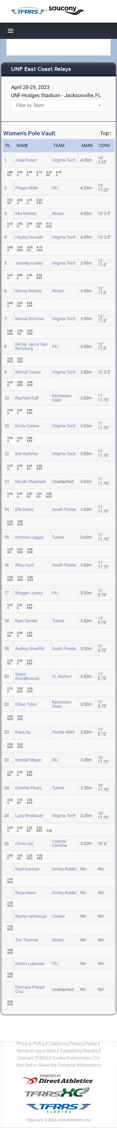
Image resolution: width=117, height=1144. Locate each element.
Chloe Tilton (26, 704)
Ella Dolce (24, 509)
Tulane (58, 537)
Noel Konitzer (27, 869)
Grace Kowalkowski (27, 676)
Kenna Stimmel (29, 318)
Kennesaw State (62, 397)
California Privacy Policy (73, 1043)
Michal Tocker (28, 372)
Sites (51, 1050)
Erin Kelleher (26, 453)
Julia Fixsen (26, 160)
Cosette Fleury (28, 787)
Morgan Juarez (29, 592)
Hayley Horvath (29, 237)
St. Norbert (62, 676)
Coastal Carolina (59, 843)
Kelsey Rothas (28, 290)
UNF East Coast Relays (41, 69)
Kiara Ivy (23, 732)
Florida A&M (63, 732)
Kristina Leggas (29, 537)
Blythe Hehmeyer (31, 916)
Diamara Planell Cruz (30, 989)
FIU (55, 187)
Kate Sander (26, 620)
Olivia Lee (24, 843)
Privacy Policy (31, 1043)
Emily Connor (27, 425)
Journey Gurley (29, 263)
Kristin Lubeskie (30, 963)
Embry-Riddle (64, 869)
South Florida (64, 509)
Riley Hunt (24, 565)
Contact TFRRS (33, 1057)
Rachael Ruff (27, 398)
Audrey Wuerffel (30, 648)
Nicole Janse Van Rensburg (31, 346)
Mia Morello (26, 213)
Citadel (58, 916)
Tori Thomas (27, 939)
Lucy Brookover (29, 815)
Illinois (58, 213)
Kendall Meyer (28, 759)
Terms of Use (29, 1050)
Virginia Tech (64, 160)
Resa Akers (25, 892)
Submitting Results (79, 1050)
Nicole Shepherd (30, 481)
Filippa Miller (26, 187)
